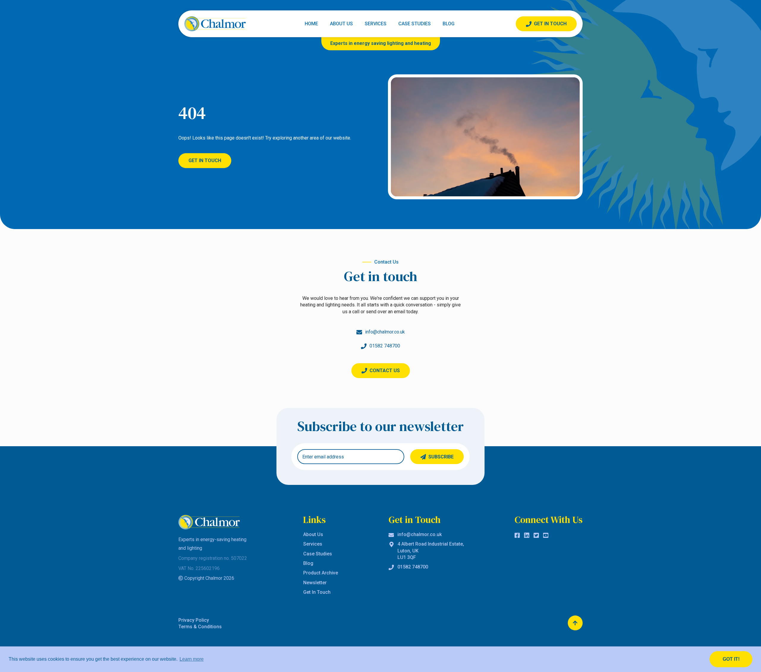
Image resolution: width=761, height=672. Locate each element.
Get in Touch (204, 160)
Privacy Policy (193, 620)
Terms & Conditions (200, 626)
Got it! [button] (731, 659)
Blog (449, 23)
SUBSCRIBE (441, 457)
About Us (341, 23)
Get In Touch (550, 23)
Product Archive (320, 573)
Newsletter (315, 582)
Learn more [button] (192, 659)
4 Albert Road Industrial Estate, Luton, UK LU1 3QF (430, 550)
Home (311, 23)
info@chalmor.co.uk (419, 534)
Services (375, 23)
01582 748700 (412, 567)
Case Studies (414, 23)
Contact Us (385, 370)
